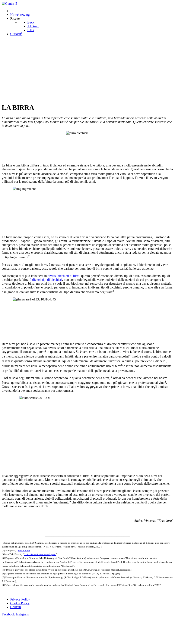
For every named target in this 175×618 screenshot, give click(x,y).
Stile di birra (24, 550)
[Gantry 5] (9, 3)
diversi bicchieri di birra (63, 276)
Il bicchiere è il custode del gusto (40, 554)
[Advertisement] (87, 69)
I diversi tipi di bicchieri (46, 279)
